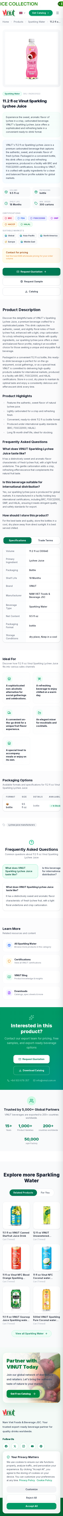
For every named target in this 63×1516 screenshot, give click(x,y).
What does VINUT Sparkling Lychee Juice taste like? (18, 871)
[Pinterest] (41, 1446)
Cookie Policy (44, 1480)
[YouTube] (32, 1446)
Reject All (31, 1497)
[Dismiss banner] (59, 4)
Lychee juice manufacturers (21, 825)
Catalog (33, 291)
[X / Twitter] (14, 1446)
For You (45, 1192)
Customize (32, 1489)
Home (6, 21)
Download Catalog (33, 1070)
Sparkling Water (36, 21)
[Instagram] (23, 1446)
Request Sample (33, 281)
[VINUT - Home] (9, 13)
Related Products (23, 1192)
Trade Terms (45, 540)
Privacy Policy (27, 1480)
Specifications (17, 540)
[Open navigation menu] (57, 13)
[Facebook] (6, 1446)
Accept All (32, 1506)
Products (18, 21)
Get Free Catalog (20, 1393)
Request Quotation (31, 271)
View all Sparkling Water (30, 1333)
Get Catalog (39, 12)
